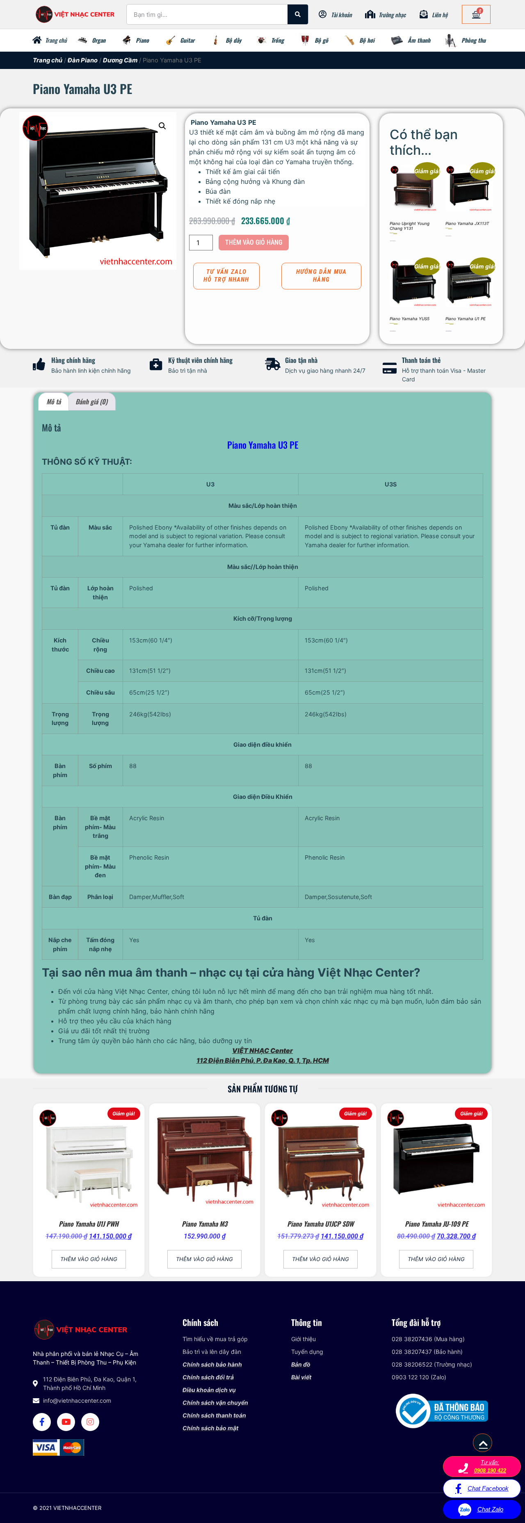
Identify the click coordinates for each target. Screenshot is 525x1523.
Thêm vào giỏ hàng (253, 242)
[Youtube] (66, 1422)
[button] (162, 126)
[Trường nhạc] (370, 14)
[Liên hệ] (424, 14)
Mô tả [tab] (53, 401)
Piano (142, 40)
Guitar (187, 40)
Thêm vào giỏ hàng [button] (88, 1259)
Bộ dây (233, 40)
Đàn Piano (83, 60)
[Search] (298, 14)
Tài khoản (341, 14)
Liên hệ (439, 14)
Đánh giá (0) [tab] (91, 401)
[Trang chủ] (37, 40)
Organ (98, 40)
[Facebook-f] (42, 1422)
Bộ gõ (321, 40)
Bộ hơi (366, 40)
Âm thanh (419, 40)
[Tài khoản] (323, 14)
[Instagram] (90, 1422)
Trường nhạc (392, 14)
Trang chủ (56, 40)
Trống (277, 40)
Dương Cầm (120, 60)
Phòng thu (473, 40)
